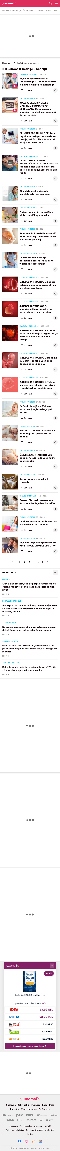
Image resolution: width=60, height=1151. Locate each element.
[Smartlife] (31, 1120)
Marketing (49, 1130)
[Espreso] (29, 1115)
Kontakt (47, 1126)
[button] (27, 90)
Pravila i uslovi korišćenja (31, 1126)
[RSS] (33, 1141)
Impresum (13, 1126)
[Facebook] (19, 1141)
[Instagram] (26, 1141)
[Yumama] (8, 3)
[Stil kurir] (41, 1120)
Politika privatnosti (34, 1130)
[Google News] (40, 1141)
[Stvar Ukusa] (42, 1115)
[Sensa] (10, 1120)
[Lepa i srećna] (53, 1115)
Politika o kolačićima (15, 1130)
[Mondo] (8, 1115)
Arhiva (30, 1134)
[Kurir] (19, 1115)
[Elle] (20, 1120)
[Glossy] (49, 1120)
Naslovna (6, 63)
